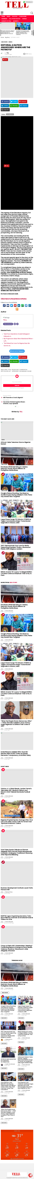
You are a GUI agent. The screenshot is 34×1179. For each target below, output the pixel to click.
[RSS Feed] (17, 309)
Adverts (15, 21)
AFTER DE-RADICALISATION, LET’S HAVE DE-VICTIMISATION (8, 1060)
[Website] (17, 324)
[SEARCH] (32, 13)
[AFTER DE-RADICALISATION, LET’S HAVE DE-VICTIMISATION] (8, 1052)
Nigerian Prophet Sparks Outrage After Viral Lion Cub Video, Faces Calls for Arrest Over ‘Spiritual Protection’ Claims (17, 821)
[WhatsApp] (22, 305)
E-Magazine (22, 16)
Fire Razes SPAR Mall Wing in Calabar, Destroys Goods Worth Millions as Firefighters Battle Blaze (7, 32)
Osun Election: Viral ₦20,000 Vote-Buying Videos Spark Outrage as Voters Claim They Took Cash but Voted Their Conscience (8, 1086)
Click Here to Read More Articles (13, 299)
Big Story (4, 464)
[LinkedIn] (18, 305)
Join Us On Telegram (18, 351)
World (24, 19)
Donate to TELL (6, 21)
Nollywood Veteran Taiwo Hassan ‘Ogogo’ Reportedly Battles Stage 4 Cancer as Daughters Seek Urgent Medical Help (25, 1059)
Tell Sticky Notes (14, 19)
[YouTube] (15, 305)
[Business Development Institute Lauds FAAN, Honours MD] (17, 873)
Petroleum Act (6, 371)
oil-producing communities (18, 369)
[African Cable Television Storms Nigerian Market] (17, 431)
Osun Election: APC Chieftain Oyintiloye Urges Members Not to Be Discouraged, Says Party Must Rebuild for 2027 (25, 1085)
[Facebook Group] (7, 305)
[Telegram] (26, 305)
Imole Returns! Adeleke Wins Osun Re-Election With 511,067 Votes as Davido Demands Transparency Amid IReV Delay (16, 753)
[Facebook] (4, 305)
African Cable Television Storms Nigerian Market (16, 443)
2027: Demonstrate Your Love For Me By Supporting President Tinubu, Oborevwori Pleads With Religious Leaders (16, 547)
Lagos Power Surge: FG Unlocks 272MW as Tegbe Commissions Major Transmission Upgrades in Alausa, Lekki (16, 521)
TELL (5, 320)
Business (4, 19)
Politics (14, 16)
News (8, 16)
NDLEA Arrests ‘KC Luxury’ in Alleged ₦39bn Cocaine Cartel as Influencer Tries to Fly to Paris (16, 573)
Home (3, 16)
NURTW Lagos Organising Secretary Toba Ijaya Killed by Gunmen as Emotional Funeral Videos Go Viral (17, 917)
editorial (5, 369)
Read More (5, 992)
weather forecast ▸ (17, 1158)
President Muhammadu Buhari (22, 371)
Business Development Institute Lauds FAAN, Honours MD (17, 889)
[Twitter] (11, 305)
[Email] (29, 305)
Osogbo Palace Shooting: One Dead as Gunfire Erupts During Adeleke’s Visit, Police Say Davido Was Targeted (22, 32)
